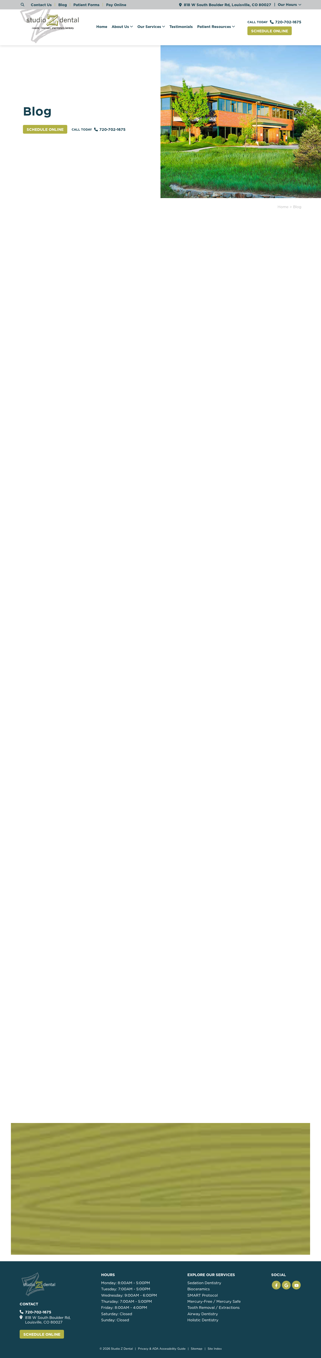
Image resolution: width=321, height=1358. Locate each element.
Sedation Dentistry (204, 1283)
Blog (62, 5)
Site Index (215, 1348)
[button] (276, 1285)
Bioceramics (198, 1289)
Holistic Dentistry (202, 1320)
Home (101, 26)
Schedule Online (269, 31)
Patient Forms (86, 5)
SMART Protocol (202, 1295)
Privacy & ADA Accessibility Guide (162, 1348)
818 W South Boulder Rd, (227, 5)
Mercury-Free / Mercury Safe (214, 1301)
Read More (34, 315)
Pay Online (116, 5)
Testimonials (181, 26)
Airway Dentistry (202, 1314)
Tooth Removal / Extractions (213, 1307)
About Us (120, 26)
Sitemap (196, 1348)
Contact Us (41, 5)
